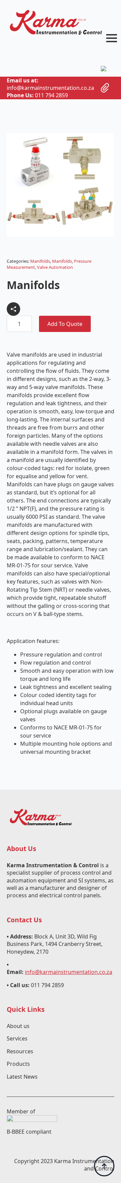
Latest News (22, 1076)
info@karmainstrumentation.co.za (68, 972)
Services (17, 1038)
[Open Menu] (111, 38)
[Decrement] (12, 324)
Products (18, 1064)
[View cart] (105, 88)
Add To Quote (64, 324)
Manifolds (40, 261)
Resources (20, 1051)
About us (18, 1026)
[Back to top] (104, 1166)
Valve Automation (55, 267)
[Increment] (26, 324)
